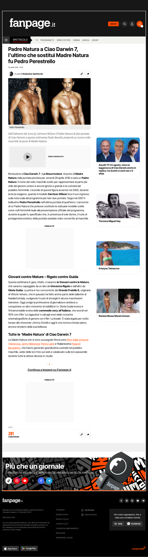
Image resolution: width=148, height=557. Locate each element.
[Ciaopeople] (139, 549)
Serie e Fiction (63, 40)
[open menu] (6, 40)
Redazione (60, 533)
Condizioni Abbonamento (67, 528)
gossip (95, 40)
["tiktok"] (8, 480)
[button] (88, 73)
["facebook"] (41, 480)
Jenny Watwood (30, 343)
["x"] (33, 480)
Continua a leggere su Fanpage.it (49, 370)
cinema (76, 40)
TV (37, 40)
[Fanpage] (12, 500)
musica (85, 40)
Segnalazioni (62, 514)
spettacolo (20, 39)
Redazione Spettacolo (33, 74)
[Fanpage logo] (28, 23)
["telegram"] (49, 480)
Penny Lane (47, 343)
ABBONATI (113, 24)
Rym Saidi (72, 339)
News (10, 427)
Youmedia (60, 510)
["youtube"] (25, 480)
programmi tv (47, 40)
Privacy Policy (62, 519)
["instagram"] (16, 480)
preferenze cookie (64, 538)
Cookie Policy (62, 524)
